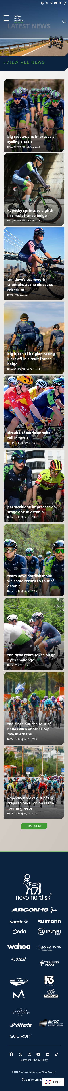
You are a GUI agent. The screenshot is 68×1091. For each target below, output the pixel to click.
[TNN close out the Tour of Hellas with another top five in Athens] (34, 708)
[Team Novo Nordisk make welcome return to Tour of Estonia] (34, 560)
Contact (25, 1059)
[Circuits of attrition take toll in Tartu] (34, 411)
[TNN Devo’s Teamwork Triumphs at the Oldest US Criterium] (34, 263)
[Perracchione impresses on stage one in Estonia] (34, 486)
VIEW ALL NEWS (26, 62)
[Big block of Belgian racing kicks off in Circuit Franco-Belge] (34, 337)
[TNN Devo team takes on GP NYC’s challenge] (34, 634)
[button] (6, 18)
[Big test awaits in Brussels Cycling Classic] (34, 115)
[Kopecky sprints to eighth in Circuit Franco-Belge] (34, 189)
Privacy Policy (40, 1059)
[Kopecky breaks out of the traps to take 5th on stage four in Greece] (34, 782)
